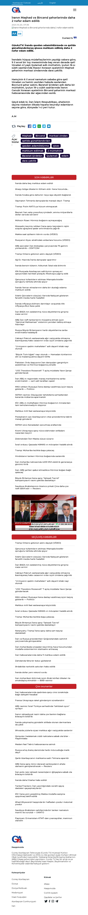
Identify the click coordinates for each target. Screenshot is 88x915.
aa (19, 33)
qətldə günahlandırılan (36, 140)
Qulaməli (52, 155)
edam (65, 155)
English (53, 3)
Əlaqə (47, 884)
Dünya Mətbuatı (19, 888)
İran (13, 906)
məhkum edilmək (32, 150)
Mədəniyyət (17, 893)
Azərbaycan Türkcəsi (22, 3)
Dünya (15, 884)
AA (14, 33)
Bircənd (40, 135)
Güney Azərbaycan (20, 879)
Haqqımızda (49, 888)
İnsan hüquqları (19, 897)
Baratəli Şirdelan (32, 155)
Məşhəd (26, 135)
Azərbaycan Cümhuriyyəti (24, 901)
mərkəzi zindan (58, 135)
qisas (56, 145)
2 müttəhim (55, 150)
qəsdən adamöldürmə (35, 145)
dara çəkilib (29, 160)
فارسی (40, 3)
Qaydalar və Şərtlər (53, 897)
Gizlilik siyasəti (51, 893)
